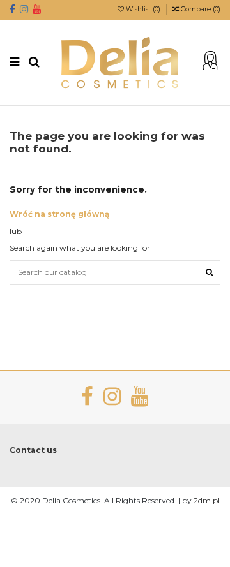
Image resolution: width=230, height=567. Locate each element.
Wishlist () (143, 9)
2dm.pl (207, 500)
